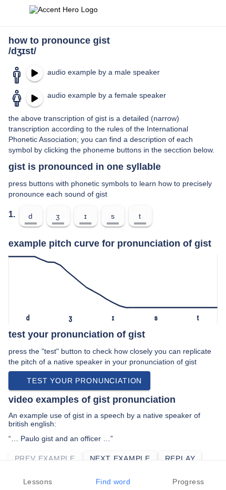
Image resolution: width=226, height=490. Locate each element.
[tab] (37, 475)
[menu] (14, 13)
